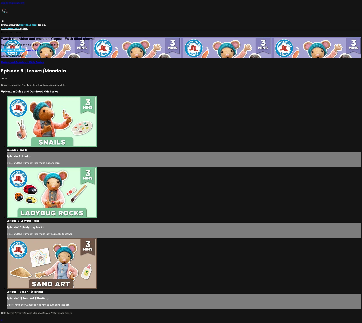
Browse (5, 25)
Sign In (24, 28)
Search (14, 25)
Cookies (28, 313)
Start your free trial (13, 50)
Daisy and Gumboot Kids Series (22, 62)
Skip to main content (12, 3)
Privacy (19, 313)
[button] (3, 21)
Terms (11, 313)
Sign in (42, 25)
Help (4, 313)
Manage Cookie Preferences (49, 313)
